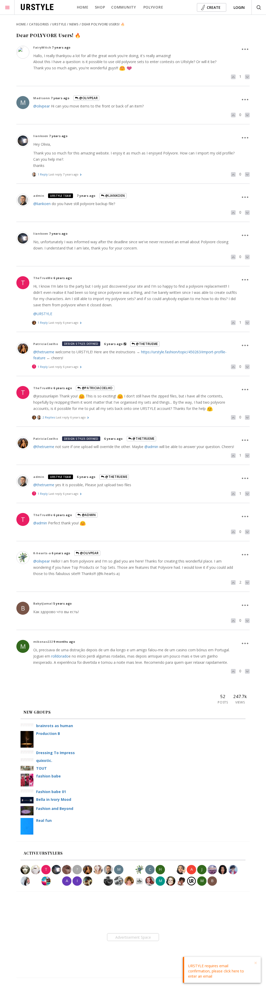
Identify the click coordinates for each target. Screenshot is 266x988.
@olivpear (88, 98)
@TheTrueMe (146, 344)
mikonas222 (43, 642)
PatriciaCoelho (45, 344)
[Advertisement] (133, 937)
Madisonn (41, 98)
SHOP (100, 7)
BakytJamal (42, 603)
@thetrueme (43, 351)
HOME (83, 7)
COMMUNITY (123, 7)
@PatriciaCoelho (97, 388)
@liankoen (114, 195)
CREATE (214, 7)
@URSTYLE (42, 313)
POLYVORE (153, 7)
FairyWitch (42, 47)
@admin (151, 446)
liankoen (40, 136)
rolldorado (60, 656)
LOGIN (239, 7)
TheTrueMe (42, 278)
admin (38, 196)
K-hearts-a (42, 553)
